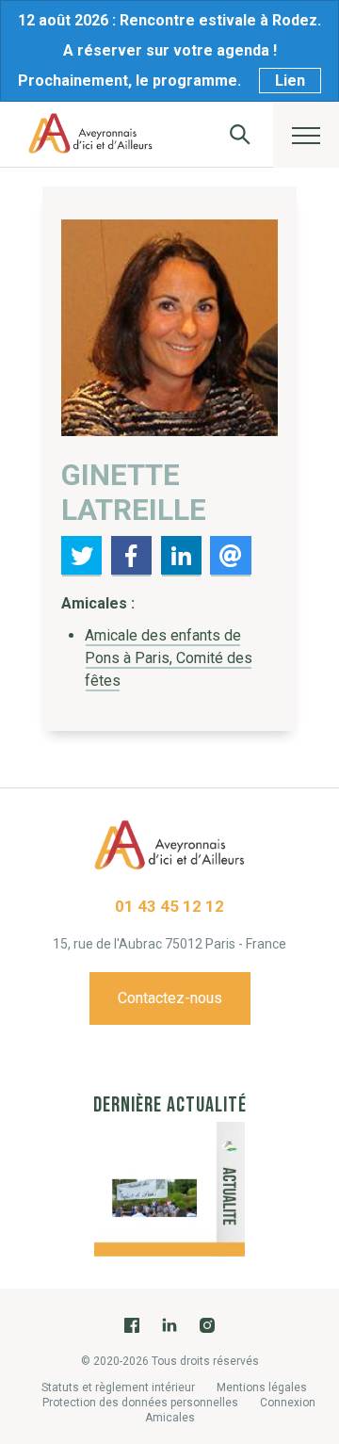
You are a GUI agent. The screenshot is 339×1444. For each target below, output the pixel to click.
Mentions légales (262, 1387)
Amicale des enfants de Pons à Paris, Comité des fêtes (168, 658)
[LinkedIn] (169, 1324)
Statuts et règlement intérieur (118, 1387)
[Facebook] (132, 1324)
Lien (290, 80)
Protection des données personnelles (140, 1402)
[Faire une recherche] (240, 134)
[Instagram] (207, 1324)
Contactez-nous (170, 998)
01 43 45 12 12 (169, 906)
